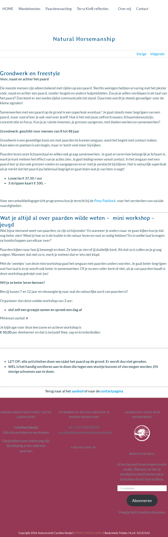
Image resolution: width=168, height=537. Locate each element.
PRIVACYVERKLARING (89, 533)
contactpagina (111, 391)
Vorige (141, 54)
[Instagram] (89, 458)
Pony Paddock (105, 201)
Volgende (157, 54)
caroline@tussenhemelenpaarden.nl (85, 432)
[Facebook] (84, 458)
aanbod (78, 391)
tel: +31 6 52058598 (84, 427)
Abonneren (142, 500)
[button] (81, 25)
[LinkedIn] (78, 458)
